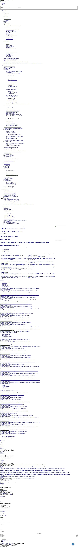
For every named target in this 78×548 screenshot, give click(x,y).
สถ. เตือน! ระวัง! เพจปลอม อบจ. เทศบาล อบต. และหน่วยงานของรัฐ (12, 228)
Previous (1, 440)
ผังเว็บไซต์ (3, 4)
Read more (3, 451)
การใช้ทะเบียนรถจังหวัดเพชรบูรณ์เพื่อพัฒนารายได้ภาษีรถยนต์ (11, 231)
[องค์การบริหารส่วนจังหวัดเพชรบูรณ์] (6, 543)
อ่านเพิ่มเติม (17, 255)
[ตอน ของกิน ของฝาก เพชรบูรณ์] (2, 445)
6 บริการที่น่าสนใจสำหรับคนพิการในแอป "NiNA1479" (10, 245)
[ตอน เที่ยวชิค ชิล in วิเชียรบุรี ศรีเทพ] (2, 461)
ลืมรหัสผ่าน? (4, 10)
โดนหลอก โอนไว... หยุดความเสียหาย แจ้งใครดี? (9, 236)
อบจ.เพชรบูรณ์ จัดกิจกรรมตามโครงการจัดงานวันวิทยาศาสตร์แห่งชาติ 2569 (41, 264)
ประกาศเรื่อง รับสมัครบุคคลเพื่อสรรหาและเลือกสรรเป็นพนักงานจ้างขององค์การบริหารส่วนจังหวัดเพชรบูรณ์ (17, 478)
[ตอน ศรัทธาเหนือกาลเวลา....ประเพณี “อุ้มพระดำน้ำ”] (2, 489)
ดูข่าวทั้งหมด (2, 280)
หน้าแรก (3, 3)
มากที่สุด (2, 524)
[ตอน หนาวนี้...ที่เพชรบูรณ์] (2, 453)
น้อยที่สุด (2, 531)
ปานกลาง (3, 527)
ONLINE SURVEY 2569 (5, 239)
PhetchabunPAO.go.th (10, 544)
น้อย (2, 529)
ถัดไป (4, 440)
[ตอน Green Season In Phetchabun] (2, 482)
